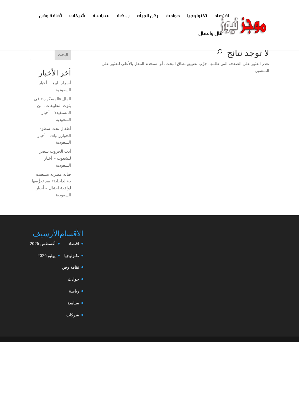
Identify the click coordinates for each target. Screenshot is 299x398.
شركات (77, 16)
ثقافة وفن (50, 16)
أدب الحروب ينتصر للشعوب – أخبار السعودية (55, 158)
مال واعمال (210, 33)
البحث (63, 54)
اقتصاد (221, 16)
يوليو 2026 (46, 255)
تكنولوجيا (197, 16)
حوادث (173, 16)
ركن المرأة (147, 16)
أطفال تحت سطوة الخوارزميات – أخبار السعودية (54, 135)
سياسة (101, 16)
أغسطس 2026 (42, 243)
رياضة (123, 16)
